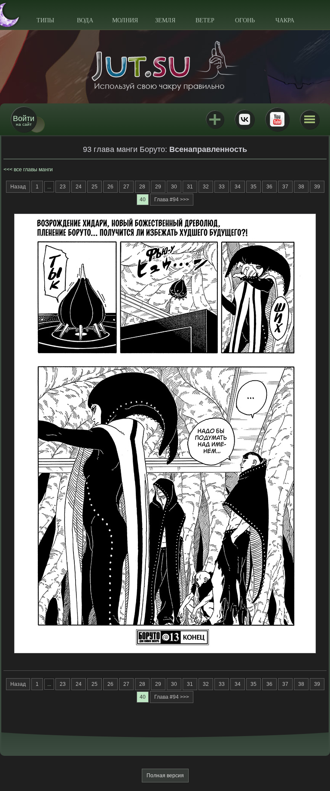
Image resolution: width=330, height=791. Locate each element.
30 (174, 187)
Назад (18, 187)
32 (206, 187)
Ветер (205, 20)
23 (63, 187)
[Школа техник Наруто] (165, 66)
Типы (45, 20)
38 (301, 187)
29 (158, 187)
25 (95, 187)
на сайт (23, 120)
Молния (125, 20)
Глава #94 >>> (171, 200)
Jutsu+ (215, 119)
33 (222, 187)
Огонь (245, 20)
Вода (85, 20)
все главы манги (33, 170)
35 (254, 187)
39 (317, 187)
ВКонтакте (244, 119)
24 (79, 187)
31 (190, 187)
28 (142, 187)
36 (269, 187)
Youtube (277, 119)
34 (238, 187)
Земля (165, 20)
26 (110, 187)
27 (126, 187)
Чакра (284, 20)
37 (285, 187)
